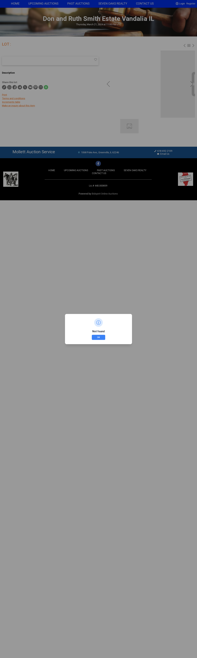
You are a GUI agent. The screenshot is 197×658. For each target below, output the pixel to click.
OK (98, 337)
